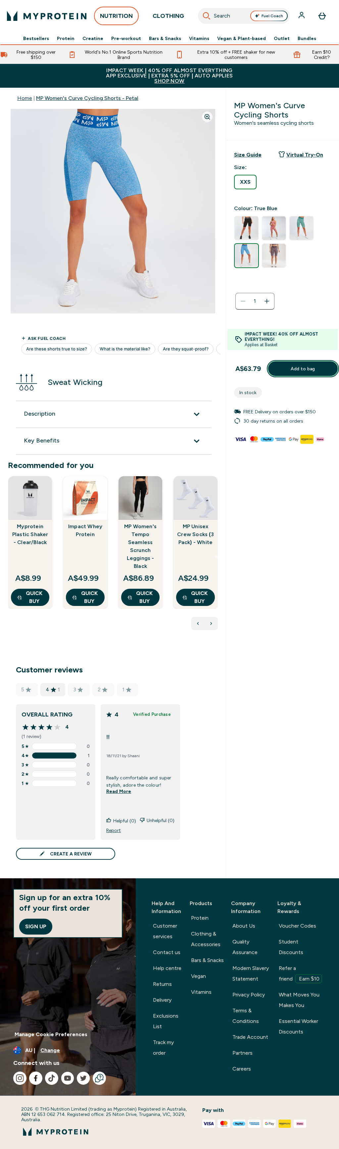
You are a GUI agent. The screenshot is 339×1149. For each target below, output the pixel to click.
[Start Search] (206, 16)
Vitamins (199, 38)
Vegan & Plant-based (241, 38)
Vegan (198, 976)
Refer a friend (299, 973)
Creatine (92, 38)
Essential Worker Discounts (298, 1026)
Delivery (162, 1000)
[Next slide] (216, 557)
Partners (242, 1053)
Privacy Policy (248, 994)
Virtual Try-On (304, 155)
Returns (162, 984)
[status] (255, 301)
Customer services (165, 931)
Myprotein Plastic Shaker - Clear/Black (30, 534)
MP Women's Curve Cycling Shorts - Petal (87, 98)
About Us (243, 926)
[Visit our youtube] (67, 1078)
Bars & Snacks (165, 38)
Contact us (166, 952)
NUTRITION (116, 16)
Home (24, 98)
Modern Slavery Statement (250, 973)
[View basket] (322, 16)
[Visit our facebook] (35, 1078)
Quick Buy (34, 597)
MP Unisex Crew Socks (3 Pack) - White (195, 534)
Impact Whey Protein (85, 530)
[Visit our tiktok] (51, 1078)
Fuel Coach (272, 16)
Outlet (282, 38)
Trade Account (250, 1037)
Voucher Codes (297, 926)
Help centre (167, 968)
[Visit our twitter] (83, 1078)
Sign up (35, 926)
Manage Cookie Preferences (51, 1034)
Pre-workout (126, 38)
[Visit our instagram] (19, 1078)
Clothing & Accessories (205, 939)
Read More (118, 791)
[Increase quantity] (267, 301)
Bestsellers (36, 38)
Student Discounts (291, 947)
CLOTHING (168, 16)
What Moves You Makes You (299, 1000)
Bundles (307, 38)
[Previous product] (198, 623)
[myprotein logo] (46, 16)
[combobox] (244, 16)
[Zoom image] (207, 117)
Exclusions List (165, 1021)
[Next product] (211, 623)
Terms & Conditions (245, 1016)
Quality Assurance (245, 947)
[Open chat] (99, 1078)
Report (113, 830)
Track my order (163, 1047)
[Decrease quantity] (243, 301)
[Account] (302, 16)
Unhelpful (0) (160, 820)
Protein (65, 38)
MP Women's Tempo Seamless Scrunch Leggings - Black (140, 546)
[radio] (245, 182)
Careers (241, 1069)
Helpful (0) (124, 820)
